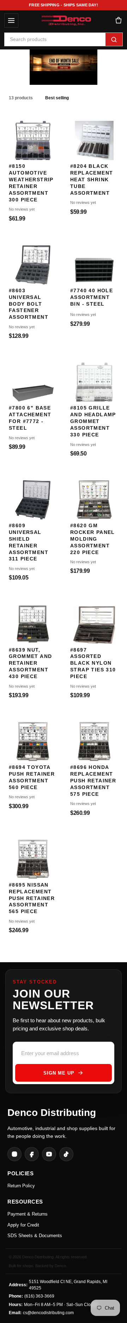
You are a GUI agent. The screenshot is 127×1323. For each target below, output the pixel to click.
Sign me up (58, 1073)
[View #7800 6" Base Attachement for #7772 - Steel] (33, 378)
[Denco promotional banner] (63, 63)
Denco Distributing (51, 1112)
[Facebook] (32, 1154)
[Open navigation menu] (11, 20)
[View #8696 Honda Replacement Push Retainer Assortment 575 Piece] (94, 738)
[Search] (113, 39)
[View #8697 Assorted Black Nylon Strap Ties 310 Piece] (94, 620)
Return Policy (21, 1185)
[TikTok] (66, 1154)
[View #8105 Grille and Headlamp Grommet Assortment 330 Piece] (94, 378)
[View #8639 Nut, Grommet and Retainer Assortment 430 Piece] (33, 620)
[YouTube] (49, 1154)
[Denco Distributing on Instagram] (14, 1154)
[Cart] (118, 20)
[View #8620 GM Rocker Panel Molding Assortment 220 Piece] (94, 496)
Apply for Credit (23, 1225)
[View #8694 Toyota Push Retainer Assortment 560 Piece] (33, 738)
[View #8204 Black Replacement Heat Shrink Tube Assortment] (94, 137)
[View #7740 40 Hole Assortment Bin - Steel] (94, 261)
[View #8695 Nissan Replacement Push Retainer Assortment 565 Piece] (33, 856)
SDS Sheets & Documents (34, 1235)
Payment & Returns (27, 1214)
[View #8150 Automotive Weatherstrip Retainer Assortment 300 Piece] (33, 137)
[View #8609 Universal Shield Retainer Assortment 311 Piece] (33, 496)
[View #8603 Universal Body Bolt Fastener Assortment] (33, 261)
